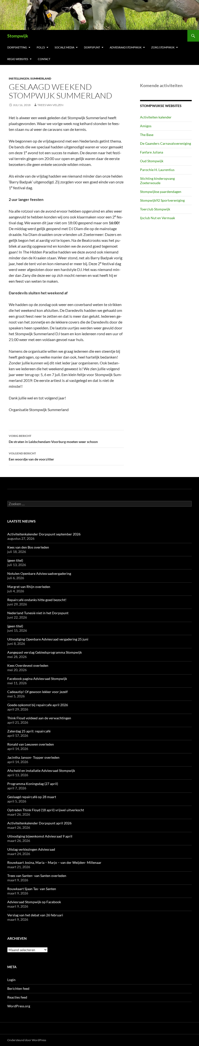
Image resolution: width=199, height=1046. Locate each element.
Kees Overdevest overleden (27, 665)
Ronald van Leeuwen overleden (30, 744)
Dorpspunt (92, 47)
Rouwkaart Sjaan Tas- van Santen (31, 889)
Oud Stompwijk (151, 161)
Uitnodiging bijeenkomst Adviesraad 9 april (39, 836)
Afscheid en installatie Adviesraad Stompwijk (41, 770)
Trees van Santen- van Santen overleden (36, 876)
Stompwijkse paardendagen (160, 191)
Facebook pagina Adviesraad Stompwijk (37, 678)
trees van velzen (50, 105)
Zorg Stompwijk (162, 47)
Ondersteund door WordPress (26, 1040)
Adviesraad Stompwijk (125, 47)
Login (11, 980)
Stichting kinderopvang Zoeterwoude (157, 180)
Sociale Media (64, 47)
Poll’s (41, 47)
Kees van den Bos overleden (28, 547)
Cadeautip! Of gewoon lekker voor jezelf (37, 692)
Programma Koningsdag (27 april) (32, 784)
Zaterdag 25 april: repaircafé (28, 731)
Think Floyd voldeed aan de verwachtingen (39, 718)
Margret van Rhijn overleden (28, 587)
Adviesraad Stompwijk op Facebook (34, 902)
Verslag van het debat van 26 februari (35, 915)
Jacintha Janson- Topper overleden (33, 757)
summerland (40, 78)
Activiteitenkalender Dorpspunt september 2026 (44, 534)
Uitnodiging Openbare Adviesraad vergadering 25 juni (47, 639)
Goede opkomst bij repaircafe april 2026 (37, 705)
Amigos (145, 126)
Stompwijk (17, 35)
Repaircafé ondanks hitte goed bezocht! (36, 600)
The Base (146, 135)
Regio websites (17, 59)
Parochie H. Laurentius (157, 170)
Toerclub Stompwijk (155, 209)
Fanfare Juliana (151, 152)
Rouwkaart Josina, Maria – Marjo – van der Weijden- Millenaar (54, 862)
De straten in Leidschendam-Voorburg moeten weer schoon (53, 439)
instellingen (19, 78)
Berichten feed (18, 988)
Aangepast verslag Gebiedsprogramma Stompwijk (44, 652)
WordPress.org (18, 1006)
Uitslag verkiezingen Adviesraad (31, 849)
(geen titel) (15, 560)
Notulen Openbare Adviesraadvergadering (39, 573)
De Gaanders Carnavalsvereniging (165, 143)
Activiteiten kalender (156, 117)
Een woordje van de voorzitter (31, 456)
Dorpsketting (17, 47)
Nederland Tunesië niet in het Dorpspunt (37, 613)
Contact (44, 59)
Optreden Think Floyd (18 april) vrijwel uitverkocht (45, 810)
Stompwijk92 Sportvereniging (162, 200)
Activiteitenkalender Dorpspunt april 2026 (39, 823)
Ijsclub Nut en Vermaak (157, 218)
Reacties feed (17, 997)
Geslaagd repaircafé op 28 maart (31, 797)
